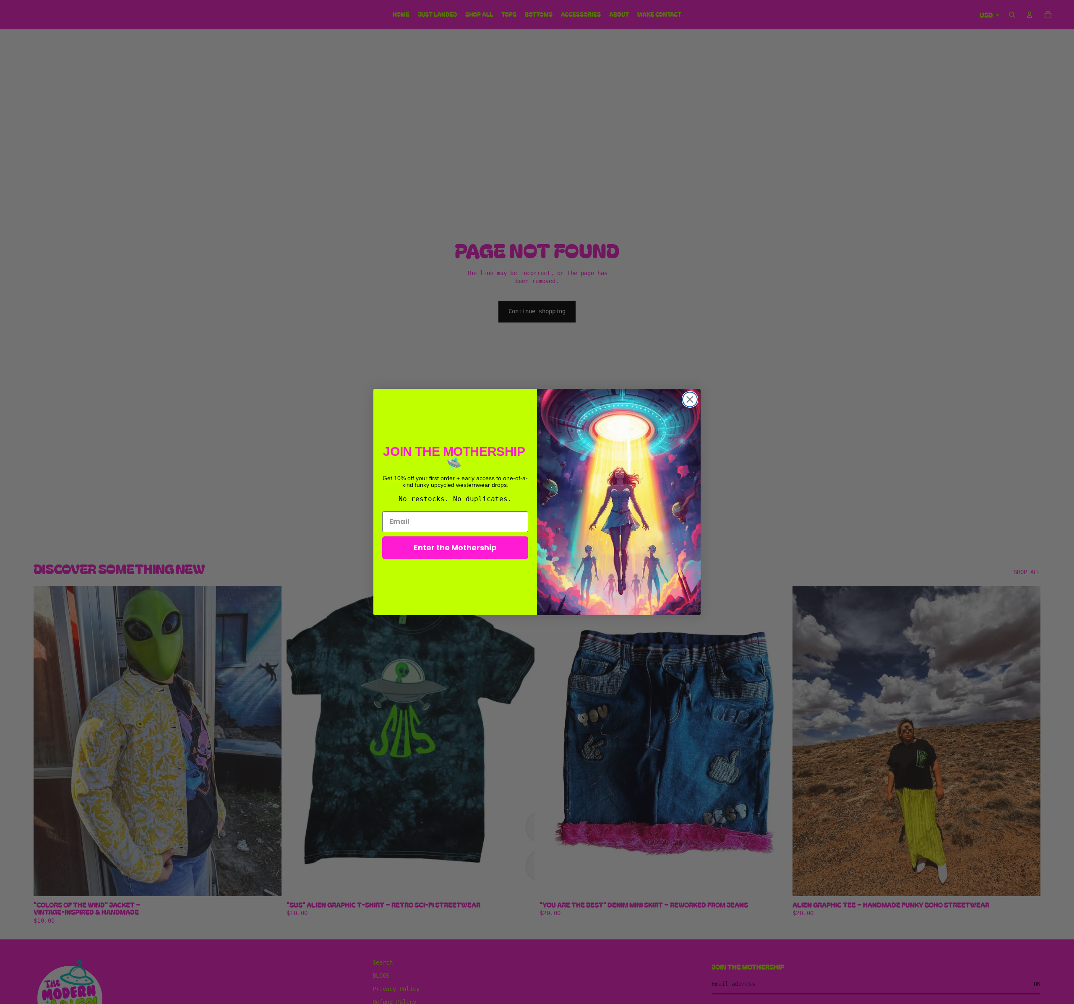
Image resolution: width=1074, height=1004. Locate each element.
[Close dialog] (690, 399)
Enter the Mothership (455, 547)
